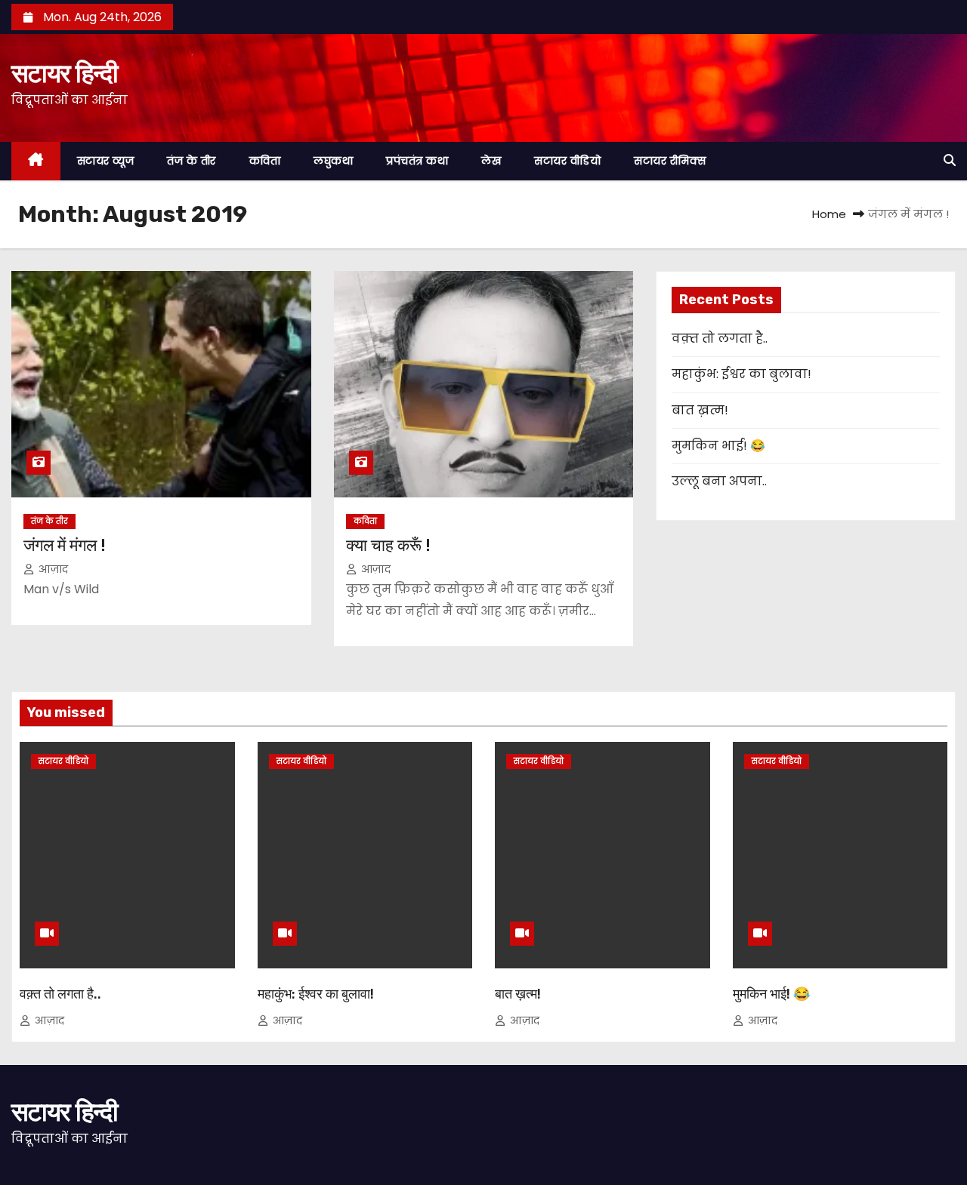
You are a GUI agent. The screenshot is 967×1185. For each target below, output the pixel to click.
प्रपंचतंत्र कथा (417, 160)
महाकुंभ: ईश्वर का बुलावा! (741, 374)
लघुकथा (333, 160)
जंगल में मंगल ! (64, 545)
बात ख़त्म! (700, 410)
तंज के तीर (191, 160)
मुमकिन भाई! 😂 (718, 445)
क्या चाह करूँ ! (388, 545)
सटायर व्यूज (105, 160)
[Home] (35, 161)
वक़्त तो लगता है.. (720, 338)
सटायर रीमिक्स (670, 160)
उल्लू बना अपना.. (719, 481)
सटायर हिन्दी (64, 73)
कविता (265, 160)
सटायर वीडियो (567, 160)
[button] (950, 160)
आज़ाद (52, 569)
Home (829, 214)
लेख (491, 160)
